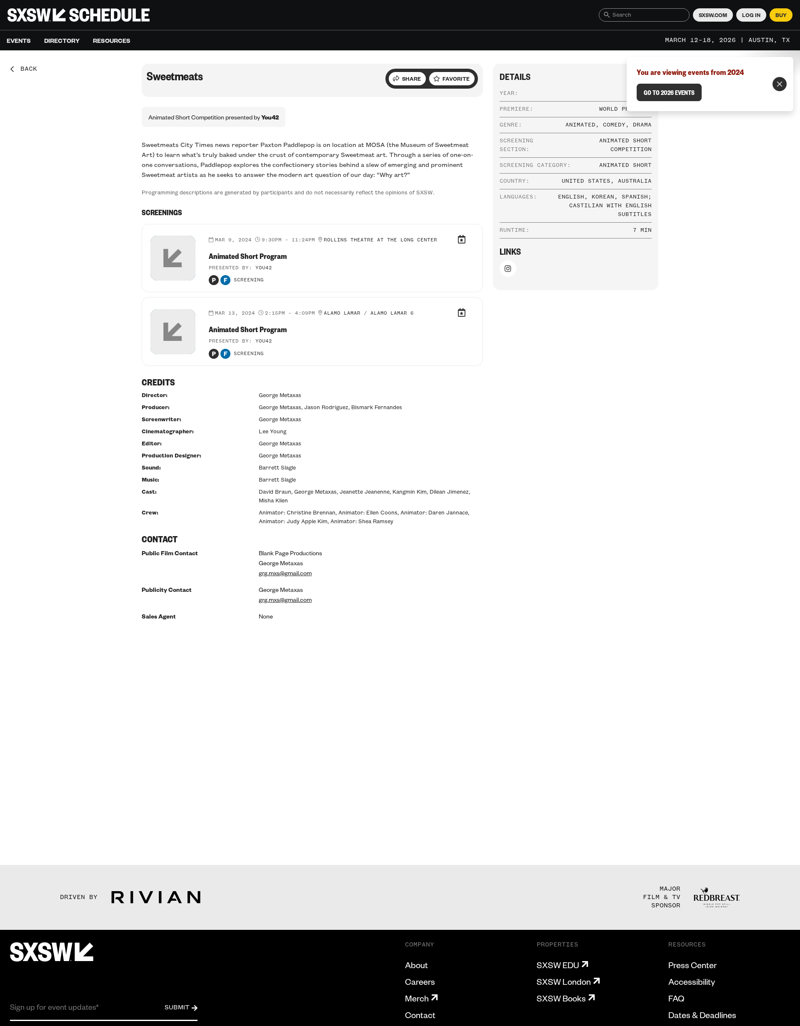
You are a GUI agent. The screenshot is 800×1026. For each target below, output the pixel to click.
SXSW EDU (558, 965)
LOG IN (751, 15)
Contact (420, 1015)
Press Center (692, 965)
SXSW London (564, 981)
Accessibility (691, 981)
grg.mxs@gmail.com (285, 572)
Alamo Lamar (342, 313)
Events (19, 40)
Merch (417, 998)
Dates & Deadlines (702, 1015)
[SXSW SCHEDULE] (79, 15)
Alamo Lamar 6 (392, 313)
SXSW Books (561, 998)
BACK (25, 69)
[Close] (779, 84)
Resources (111, 40)
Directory (62, 40)
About (416, 965)
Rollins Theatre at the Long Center (380, 240)
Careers (420, 981)
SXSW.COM (713, 15)
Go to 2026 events (669, 92)
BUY (781, 15)
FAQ (676, 998)
